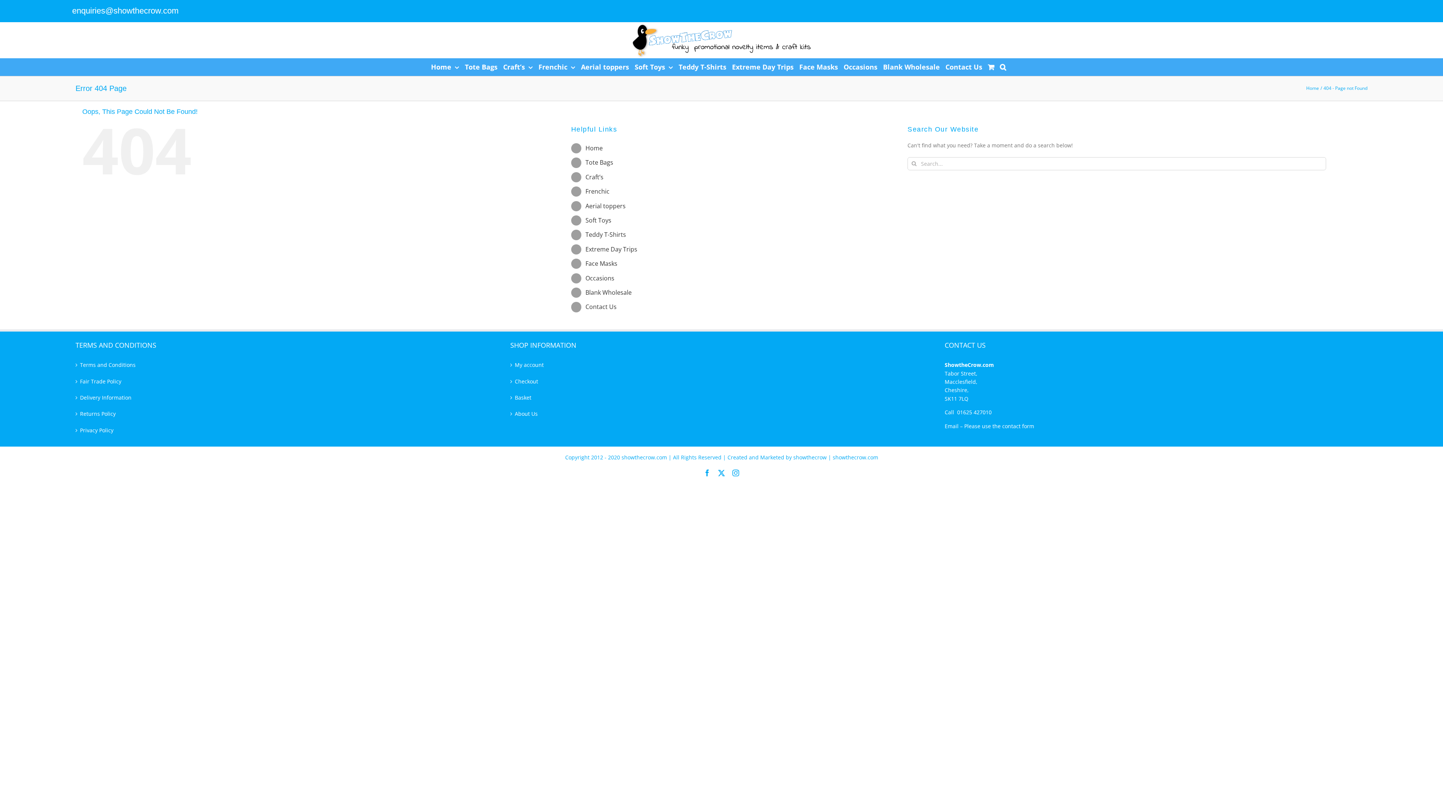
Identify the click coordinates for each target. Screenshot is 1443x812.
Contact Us (601, 307)
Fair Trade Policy (100, 381)
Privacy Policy (96, 430)
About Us (526, 413)
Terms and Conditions (108, 364)
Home (594, 148)
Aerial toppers (605, 206)
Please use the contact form (999, 426)
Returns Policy (98, 413)
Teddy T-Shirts (605, 234)
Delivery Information (106, 397)
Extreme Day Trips (611, 249)
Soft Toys (598, 220)
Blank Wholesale (608, 292)
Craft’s (594, 177)
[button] (1003, 67)
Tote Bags (599, 162)
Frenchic (597, 191)
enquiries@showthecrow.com (125, 10)
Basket (523, 397)
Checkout (526, 381)
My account (529, 364)
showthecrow (810, 457)
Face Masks (601, 263)
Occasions (599, 278)
